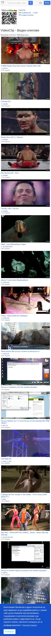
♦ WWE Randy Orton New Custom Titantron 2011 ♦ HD (20, 66)
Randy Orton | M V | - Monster (12, 137)
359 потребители (24, 13)
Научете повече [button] (29, 625)
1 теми (35, 13)
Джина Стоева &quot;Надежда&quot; (14, 280)
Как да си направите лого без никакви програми (19, 387)
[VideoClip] (9, 17)
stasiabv (5, 104)
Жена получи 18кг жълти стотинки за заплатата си (20, 351)
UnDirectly (6, 282)
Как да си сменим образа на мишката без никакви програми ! (24, 570)
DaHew (5, 572)
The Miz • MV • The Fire (10, 209)
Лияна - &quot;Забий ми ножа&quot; (14, 316)
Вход (47, 3)
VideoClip (21, 10)
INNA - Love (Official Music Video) (13, 244)
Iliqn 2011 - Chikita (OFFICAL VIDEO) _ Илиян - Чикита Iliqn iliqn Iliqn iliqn (24, 534)
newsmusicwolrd (8, 537)
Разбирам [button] (9, 632)
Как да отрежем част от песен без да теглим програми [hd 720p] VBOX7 (25, 422)
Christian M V (6, 101)
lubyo (4, 499)
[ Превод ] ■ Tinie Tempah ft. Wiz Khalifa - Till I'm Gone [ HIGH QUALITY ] (24, 496)
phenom (5, 68)
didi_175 (5, 425)
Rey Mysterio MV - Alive (10, 173)
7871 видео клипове (25, 15)
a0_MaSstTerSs (8, 246)
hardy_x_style (7, 461)
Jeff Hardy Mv (6, 459)
